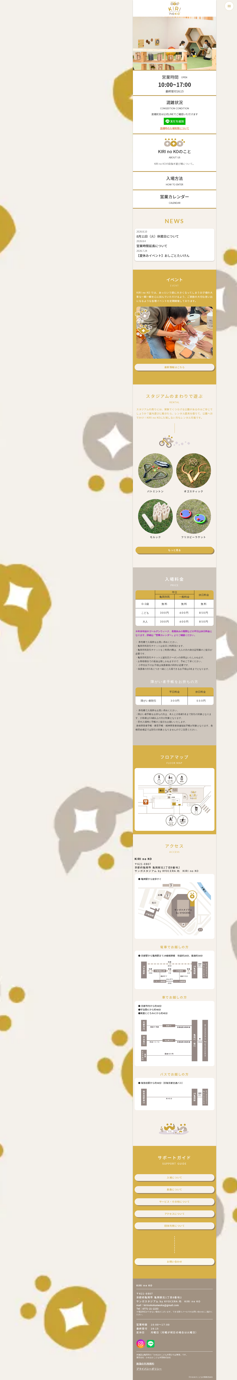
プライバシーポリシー (149, 1368)
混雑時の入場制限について (174, 128)
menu (229, 6)
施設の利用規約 (145, 1363)
